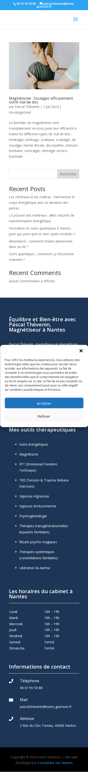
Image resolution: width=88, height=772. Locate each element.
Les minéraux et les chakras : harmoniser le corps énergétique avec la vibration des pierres (42, 202)
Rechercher (68, 174)
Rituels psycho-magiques (38, 542)
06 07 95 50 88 (31, 688)
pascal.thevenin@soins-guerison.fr (46, 706)
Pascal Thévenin (27, 106)
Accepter (44, 403)
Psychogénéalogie (33, 516)
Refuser (44, 416)
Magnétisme (28, 454)
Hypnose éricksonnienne (37, 506)
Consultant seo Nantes (55, 762)
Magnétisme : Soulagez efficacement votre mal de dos (41, 100)
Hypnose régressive (34, 496)
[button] (81, 351)
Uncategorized (20, 112)
